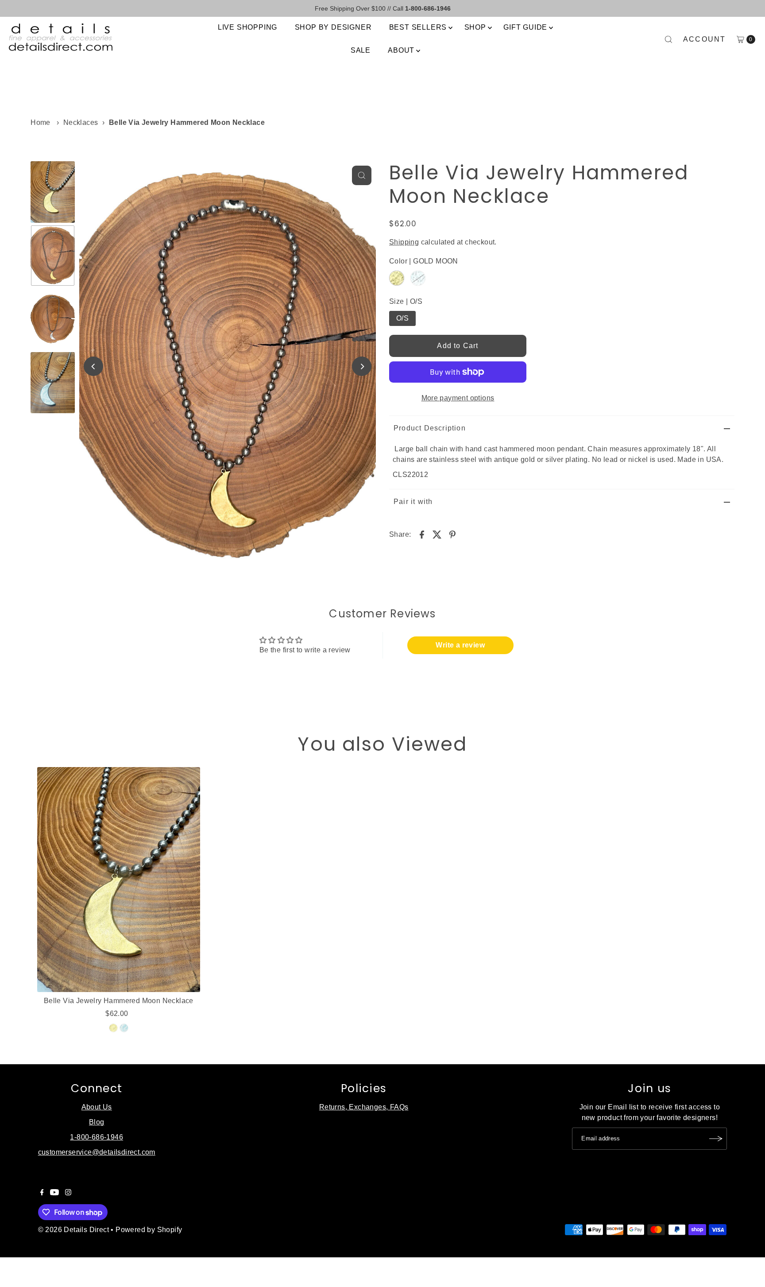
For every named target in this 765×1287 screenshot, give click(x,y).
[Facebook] (42, 1193)
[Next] (361, 366)
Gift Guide (525, 27)
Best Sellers (418, 27)
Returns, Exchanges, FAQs (364, 1107)
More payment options (458, 398)
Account (704, 39)
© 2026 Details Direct (73, 1229)
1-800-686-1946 (96, 1137)
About (401, 50)
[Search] (668, 39)
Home (40, 122)
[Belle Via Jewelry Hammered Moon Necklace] (118, 879)
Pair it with (413, 501)
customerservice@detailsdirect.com (96, 1152)
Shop (475, 27)
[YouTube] (54, 1193)
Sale (361, 50)
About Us (96, 1107)
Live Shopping (247, 27)
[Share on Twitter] (437, 534)
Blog (96, 1122)
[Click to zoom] (361, 175)
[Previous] (93, 366)
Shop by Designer (333, 27)
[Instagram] (68, 1193)
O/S (402, 318)
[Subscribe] (716, 1139)
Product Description (430, 428)
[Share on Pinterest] (452, 534)
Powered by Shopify (149, 1229)
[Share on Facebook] (422, 534)
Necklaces (80, 122)
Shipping (404, 242)
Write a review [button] (460, 645)
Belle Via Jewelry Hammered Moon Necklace (118, 1000)
